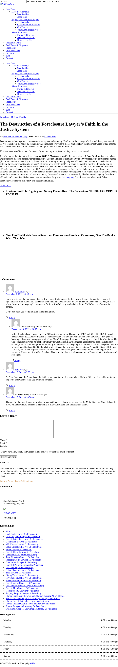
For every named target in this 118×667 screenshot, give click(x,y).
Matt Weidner (23, 68)
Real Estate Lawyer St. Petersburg (21, 534)
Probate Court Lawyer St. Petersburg (22, 552)
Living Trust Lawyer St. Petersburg (22, 575)
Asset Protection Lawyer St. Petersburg (23, 580)
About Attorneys (19, 86)
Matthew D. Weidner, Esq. (15, 136)
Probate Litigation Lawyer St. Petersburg (24, 539)
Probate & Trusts (13, 96)
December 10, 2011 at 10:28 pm (20, 397)
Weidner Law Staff (26, 91)
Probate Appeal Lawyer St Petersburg (23, 583)
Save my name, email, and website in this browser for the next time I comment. (38, 452)
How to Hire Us (24, 94)
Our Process (22, 81)
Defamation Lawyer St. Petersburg (21, 541)
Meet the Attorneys (20, 65)
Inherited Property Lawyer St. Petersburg (24, 565)
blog (8, 109)
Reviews (10, 107)
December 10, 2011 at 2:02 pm (20, 372)
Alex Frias (19, 291)
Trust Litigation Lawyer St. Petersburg (23, 557)
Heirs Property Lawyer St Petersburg (22, 591)
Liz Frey (18, 369)
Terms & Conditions (24, 481)
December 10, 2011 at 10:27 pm (26, 329)
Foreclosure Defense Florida (13, 117)
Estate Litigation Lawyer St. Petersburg (23, 547)
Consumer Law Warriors (28, 78)
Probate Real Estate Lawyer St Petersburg (25, 585)
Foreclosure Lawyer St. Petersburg (21, 562)
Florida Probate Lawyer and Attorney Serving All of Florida (33, 598)
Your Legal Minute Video (29, 83)
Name (3, 440)
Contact (9, 112)
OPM (32, 663)
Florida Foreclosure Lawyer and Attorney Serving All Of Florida (35, 596)
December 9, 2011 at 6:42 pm (19, 294)
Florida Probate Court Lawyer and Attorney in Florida (30, 603)
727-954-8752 (9, 513)
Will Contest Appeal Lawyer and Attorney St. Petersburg (31, 609)
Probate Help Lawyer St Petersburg (22, 588)
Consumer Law (13, 104)
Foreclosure (11, 102)
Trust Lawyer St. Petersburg (18, 572)
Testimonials (23, 76)
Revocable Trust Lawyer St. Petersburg (23, 578)
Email (3, 443)
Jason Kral (22, 71)
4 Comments (50, 136)
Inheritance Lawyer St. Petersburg (21, 554)
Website (3, 446)
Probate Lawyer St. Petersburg (20, 567)
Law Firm (10, 63)
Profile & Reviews (25, 89)
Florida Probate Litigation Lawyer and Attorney (27, 601)
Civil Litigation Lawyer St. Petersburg (23, 536)
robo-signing (69, 177)
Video (8, 531)
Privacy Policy (6, 481)
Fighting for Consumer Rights (25, 73)
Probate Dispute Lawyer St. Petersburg (23, 560)
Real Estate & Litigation (17, 99)
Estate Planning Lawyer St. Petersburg (23, 570)
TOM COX (5, 185)
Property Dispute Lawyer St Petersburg (23, 593)
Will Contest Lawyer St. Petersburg (22, 544)
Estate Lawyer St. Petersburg (19, 549)
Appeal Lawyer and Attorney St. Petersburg (26, 606)
